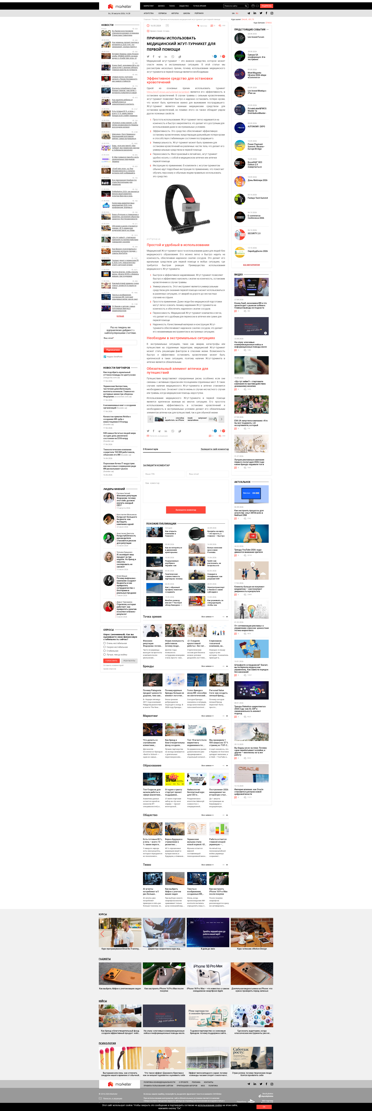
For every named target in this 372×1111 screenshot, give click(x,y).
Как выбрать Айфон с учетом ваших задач (120, 988)
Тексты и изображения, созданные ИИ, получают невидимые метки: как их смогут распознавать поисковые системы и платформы (125, 297)
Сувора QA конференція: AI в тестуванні (256, 57)
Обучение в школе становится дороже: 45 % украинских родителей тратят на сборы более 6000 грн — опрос (124, 228)
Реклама (196, 1082)
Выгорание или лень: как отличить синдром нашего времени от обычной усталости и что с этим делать (120, 1074)
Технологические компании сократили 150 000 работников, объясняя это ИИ (119, 452)
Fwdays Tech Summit (258, 198)
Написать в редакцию (159, 436)
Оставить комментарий (113, 665)
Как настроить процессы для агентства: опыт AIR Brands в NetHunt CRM (249, 512)
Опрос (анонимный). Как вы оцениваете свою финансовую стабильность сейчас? (120, 637)
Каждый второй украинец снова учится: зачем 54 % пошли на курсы (125, 285)
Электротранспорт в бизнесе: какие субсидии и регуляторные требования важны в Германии (216, 593)
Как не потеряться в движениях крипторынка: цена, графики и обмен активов (173, 552)
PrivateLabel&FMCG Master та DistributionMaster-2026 (257, 112)
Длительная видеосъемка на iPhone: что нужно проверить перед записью (251, 989)
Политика (213, 1086)
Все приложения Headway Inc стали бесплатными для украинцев (124, 182)
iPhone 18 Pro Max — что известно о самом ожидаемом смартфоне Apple (208, 989)
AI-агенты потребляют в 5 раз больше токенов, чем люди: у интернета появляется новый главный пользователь (124, 90)
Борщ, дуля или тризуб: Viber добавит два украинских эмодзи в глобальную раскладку (125, 148)
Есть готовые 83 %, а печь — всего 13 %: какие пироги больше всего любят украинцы (124, 113)
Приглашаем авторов (187, 1086)
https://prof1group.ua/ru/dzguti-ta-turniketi (168, 91)
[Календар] (253, 6)
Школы (186, 13)
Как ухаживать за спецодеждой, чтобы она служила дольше (215, 603)
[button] (227, 616)
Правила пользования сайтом (158, 1086)
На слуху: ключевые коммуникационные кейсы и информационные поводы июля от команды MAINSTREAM (250, 345)
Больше (120, 316)
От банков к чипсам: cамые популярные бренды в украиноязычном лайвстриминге (123, 308)
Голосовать (111, 661)
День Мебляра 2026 (257, 180)
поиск (246, 6)
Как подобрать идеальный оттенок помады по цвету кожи (119, 373)
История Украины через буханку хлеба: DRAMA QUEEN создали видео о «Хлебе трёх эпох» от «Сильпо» (125, 56)
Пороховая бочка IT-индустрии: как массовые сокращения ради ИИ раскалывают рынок (119, 466)
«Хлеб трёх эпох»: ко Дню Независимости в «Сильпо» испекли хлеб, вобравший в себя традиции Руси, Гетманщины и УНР (123, 171)
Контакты (208, 1082)
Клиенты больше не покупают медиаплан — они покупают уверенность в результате (249, 588)
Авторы (175, 13)
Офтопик (203, 26)
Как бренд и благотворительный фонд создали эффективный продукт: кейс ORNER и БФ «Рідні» (120, 1032)
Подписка (267, 6)
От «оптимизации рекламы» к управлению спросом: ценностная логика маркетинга (251, 628)
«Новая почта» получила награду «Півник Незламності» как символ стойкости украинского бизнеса (124, 79)
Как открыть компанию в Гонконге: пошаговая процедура (171, 536)
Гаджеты (105, 959)
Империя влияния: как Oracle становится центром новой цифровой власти (248, 791)
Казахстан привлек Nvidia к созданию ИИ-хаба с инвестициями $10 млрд (117, 419)
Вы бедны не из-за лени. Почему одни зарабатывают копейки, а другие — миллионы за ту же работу (250, 751)
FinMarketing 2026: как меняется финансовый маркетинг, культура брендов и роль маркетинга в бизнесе (125, 194)
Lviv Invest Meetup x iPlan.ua (257, 92)
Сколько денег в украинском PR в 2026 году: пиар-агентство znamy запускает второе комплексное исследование (125, 262)
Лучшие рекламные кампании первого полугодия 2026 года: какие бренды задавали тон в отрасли (249, 463)
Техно (172, 6)
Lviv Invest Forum (256, 37)
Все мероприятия (251, 265)
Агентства (149, 13)
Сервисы (162, 13)
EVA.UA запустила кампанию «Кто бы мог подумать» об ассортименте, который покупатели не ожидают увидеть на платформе (251, 425)
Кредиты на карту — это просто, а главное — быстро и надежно (216, 534)
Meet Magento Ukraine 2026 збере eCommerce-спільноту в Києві (257, 76)
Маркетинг (149, 6)
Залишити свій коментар (215, 449)
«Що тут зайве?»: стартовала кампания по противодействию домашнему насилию (125, 239)
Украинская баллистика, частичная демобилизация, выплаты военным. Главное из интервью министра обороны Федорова (118, 391)
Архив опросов (109, 669)
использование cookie (210, 1105)
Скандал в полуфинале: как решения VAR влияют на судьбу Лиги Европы (215, 578)
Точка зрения (199, 6)
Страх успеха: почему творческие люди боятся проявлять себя (252, 1074)
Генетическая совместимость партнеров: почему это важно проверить (173, 578)
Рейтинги (199, 13)
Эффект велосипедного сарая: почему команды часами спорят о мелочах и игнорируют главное (208, 1074)
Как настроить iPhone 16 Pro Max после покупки (164, 989)
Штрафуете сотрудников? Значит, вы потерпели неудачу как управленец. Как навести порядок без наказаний (251, 668)
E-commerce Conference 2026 (256, 217)
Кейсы (103, 1001)
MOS (203, 1086)
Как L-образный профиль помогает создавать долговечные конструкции (173, 592)
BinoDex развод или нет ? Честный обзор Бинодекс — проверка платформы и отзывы (173, 606)
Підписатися (113, 350)
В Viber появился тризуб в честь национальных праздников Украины (125, 159)
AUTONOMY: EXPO (256, 126)
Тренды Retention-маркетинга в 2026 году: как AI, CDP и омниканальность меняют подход (249, 710)
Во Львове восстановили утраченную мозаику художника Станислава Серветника (125, 33)
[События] (257, 6)
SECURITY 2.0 (254, 233)
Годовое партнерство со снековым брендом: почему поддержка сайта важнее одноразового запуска (208, 1032)
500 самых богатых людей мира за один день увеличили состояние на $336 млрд (119, 436)
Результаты (129, 661)
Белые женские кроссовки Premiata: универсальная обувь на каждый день (215, 553)
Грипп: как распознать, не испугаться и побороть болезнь (216, 564)
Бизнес (161, 6)
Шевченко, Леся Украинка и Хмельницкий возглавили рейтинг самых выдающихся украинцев (124, 136)
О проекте (183, 1082)
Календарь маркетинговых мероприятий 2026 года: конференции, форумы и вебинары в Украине (123, 205)
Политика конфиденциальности (159, 1082)
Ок (264, 1107)
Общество (184, 6)
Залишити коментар (186, 510)
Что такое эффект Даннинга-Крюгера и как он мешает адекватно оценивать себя (164, 1074)
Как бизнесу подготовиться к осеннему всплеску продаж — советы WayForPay (124, 251)
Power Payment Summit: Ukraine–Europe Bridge (256, 146)
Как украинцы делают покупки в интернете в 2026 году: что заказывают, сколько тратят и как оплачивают (125, 44)
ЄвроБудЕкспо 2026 (258, 251)
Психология (107, 1043)
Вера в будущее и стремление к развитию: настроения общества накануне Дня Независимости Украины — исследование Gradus (125, 217)
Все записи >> (208, 617)
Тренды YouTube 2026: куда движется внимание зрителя (248, 551)
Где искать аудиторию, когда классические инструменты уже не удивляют (252, 1032)
